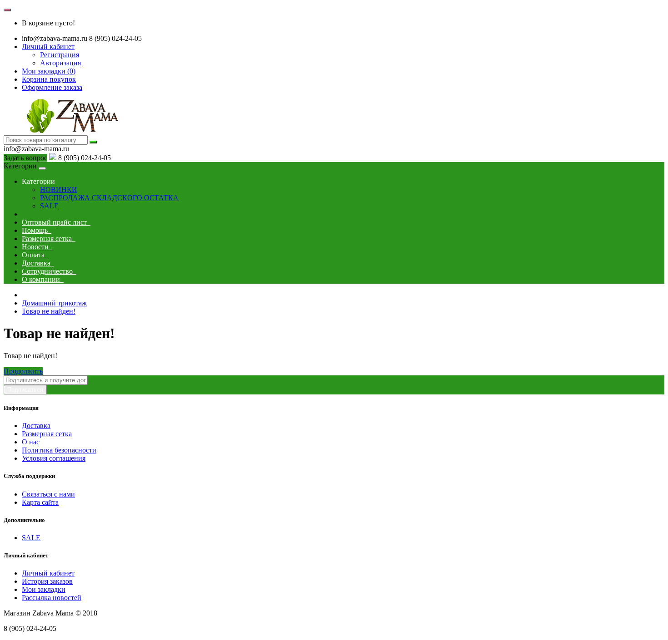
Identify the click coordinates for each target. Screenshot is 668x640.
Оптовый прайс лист (56, 222)
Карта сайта (40, 502)
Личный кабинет (48, 573)
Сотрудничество (49, 271)
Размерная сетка (48, 238)
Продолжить (23, 371)
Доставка (38, 263)
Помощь (36, 230)
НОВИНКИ (58, 189)
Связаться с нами (48, 494)
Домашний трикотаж (54, 303)
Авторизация (60, 63)
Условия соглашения (53, 458)
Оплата (35, 255)
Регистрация (59, 55)
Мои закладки (43, 589)
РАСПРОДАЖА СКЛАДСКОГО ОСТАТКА (109, 198)
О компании (43, 279)
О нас (31, 442)
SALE (49, 206)
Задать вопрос (25, 158)
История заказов (47, 581)
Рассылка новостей (51, 597)
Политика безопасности (59, 450)
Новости (37, 247)
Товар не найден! (48, 311)
